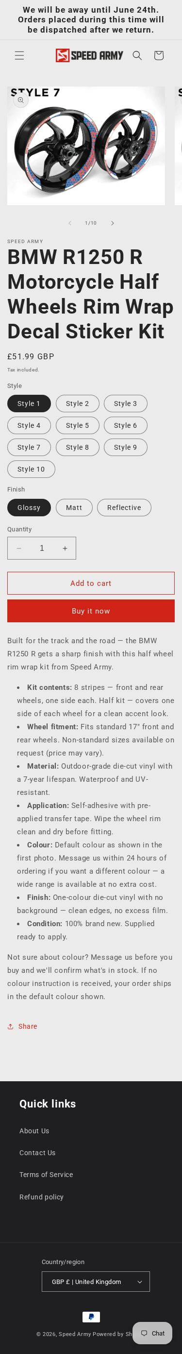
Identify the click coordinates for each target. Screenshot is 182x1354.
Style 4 (29, 425)
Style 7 (29, 447)
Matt (74, 507)
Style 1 (29, 403)
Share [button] (27, 1026)
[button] (19, 55)
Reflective (124, 507)
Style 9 (125, 447)
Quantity (19, 529)
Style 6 (125, 425)
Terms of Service (46, 1174)
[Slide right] (112, 223)
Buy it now (91, 611)
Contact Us (37, 1153)
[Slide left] (70, 223)
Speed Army (75, 1334)
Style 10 (31, 469)
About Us (34, 1131)
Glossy (29, 507)
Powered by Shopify (119, 1334)
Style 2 (77, 403)
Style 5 (77, 425)
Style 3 (125, 403)
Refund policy (41, 1197)
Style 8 (77, 447)
